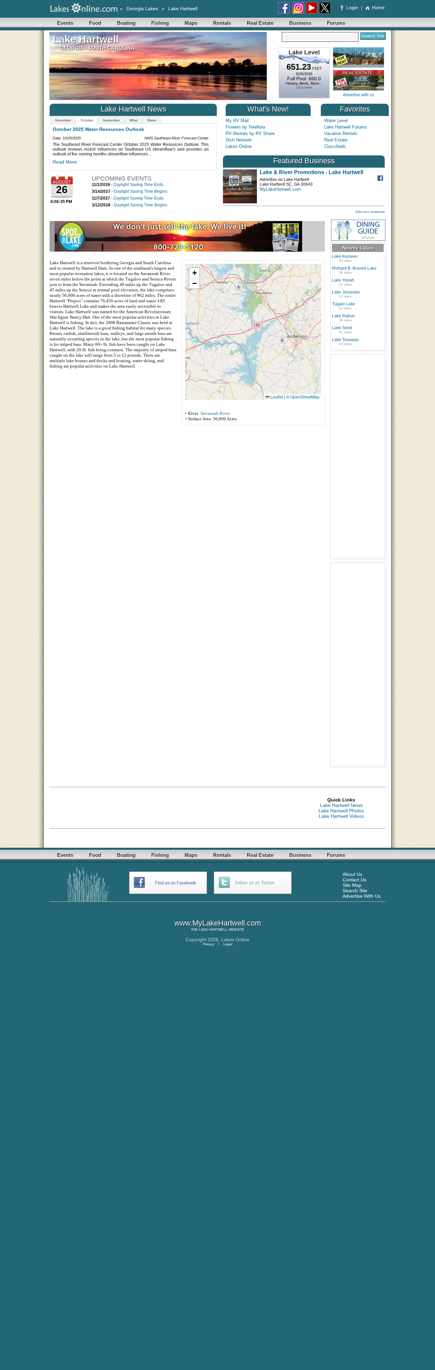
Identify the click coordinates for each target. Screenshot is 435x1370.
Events (65, 23)
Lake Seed (342, 327)
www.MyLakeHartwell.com (217, 923)
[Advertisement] (358, 457)
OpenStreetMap (304, 397)
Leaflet (276, 397)
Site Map (352, 885)
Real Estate (260, 23)
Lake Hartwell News (341, 805)
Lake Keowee (345, 256)
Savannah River (215, 413)
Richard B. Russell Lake (354, 268)
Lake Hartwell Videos (341, 816)
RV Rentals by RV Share (250, 133)
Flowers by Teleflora (245, 127)
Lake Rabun (343, 316)
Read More (65, 162)
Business (300, 23)
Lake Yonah (343, 280)
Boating (126, 23)
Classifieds (335, 146)
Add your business (370, 212)
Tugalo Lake (343, 304)
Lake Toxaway (345, 339)
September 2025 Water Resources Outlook (101, 129)
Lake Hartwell (182, 8)
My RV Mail (237, 120)
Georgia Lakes (142, 8)
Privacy (208, 944)
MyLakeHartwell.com (280, 189)
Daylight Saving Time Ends (138, 184)
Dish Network (239, 139)
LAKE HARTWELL (213, 929)
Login (352, 7)
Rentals (222, 23)
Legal (227, 944)
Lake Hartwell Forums (345, 127)
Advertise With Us (362, 896)
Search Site (355, 890)
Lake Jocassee (346, 292)
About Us (352, 874)
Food (95, 23)
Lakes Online (238, 146)
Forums (336, 23)
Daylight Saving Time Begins (140, 191)
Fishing (160, 23)
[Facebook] (381, 179)
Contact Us (354, 879)
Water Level (336, 120)
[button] (194, 273)
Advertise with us (358, 94)
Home (378, 7)
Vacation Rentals (341, 133)
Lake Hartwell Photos (341, 810)
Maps (191, 23)
